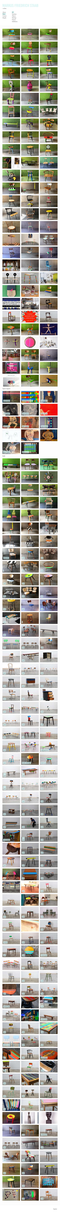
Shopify (4, 18)
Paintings (14, 18)
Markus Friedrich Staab (20, 5)
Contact (4, 16)
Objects (14, 16)
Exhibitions (14, 21)
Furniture (14, 14)
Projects (14, 19)
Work (4, 14)
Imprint (55, 1209)
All (12, 12)
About (4, 12)
